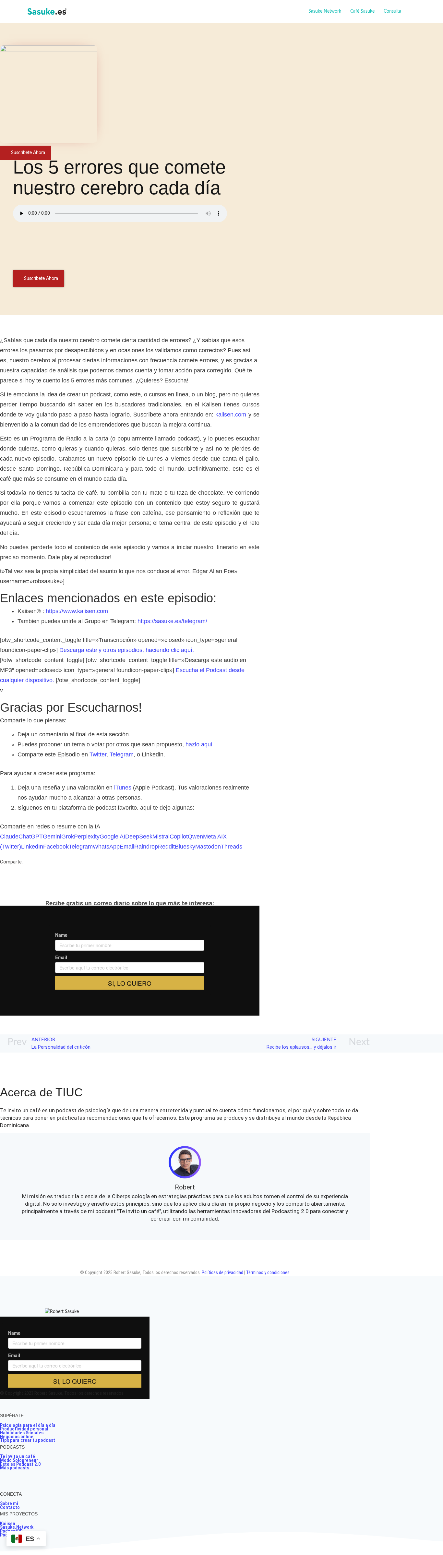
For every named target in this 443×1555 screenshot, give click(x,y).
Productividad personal (24, 1429)
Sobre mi (9, 1503)
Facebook (56, 846)
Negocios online (16, 1437)
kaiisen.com (230, 414)
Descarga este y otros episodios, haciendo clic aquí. (126, 650)
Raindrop (146, 846)
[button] (403, 11)
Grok (67, 836)
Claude (9, 836)
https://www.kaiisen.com (77, 611)
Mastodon (208, 846)
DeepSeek (138, 836)
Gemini (52, 836)
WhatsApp (106, 846)
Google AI (112, 836)
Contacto (10, 1507)
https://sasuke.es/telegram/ (172, 621)
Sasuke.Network (16, 1527)
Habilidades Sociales (21, 1433)
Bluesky (185, 846)
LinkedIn (32, 846)
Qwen (195, 836)
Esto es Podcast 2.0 (20, 1464)
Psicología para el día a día (27, 1425)
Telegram (122, 754)
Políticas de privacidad (222, 1272)
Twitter (98, 754)
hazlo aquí (199, 744)
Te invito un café (17, 1456)
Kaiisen (7, 1523)
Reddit (166, 846)
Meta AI (213, 836)
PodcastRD (11, 1531)
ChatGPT (30, 836)
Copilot (179, 836)
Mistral (161, 836)
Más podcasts (14, 1468)
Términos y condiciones (268, 1272)
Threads (231, 846)
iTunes (122, 787)
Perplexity (87, 836)
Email (127, 846)
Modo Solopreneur (19, 1460)
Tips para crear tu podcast (27, 1440)
